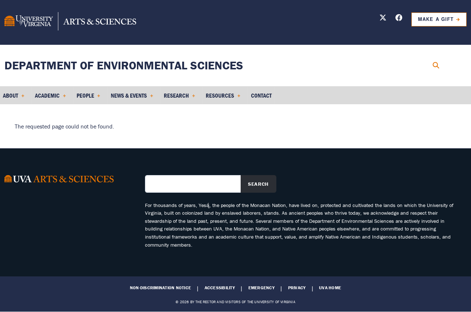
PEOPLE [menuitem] (84, 98)
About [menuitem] (9, 98)
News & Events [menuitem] (127, 98)
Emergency (261, 287)
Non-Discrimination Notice (160, 287)
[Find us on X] (382, 19)
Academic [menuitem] (46, 98)
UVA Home (330, 287)
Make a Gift (435, 19)
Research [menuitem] (175, 98)
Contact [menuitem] (261, 95)
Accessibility (220, 287)
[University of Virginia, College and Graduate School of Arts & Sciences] (70, 22)
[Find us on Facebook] (398, 19)
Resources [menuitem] (218, 98)
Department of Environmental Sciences (123, 65)
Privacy (297, 287)
